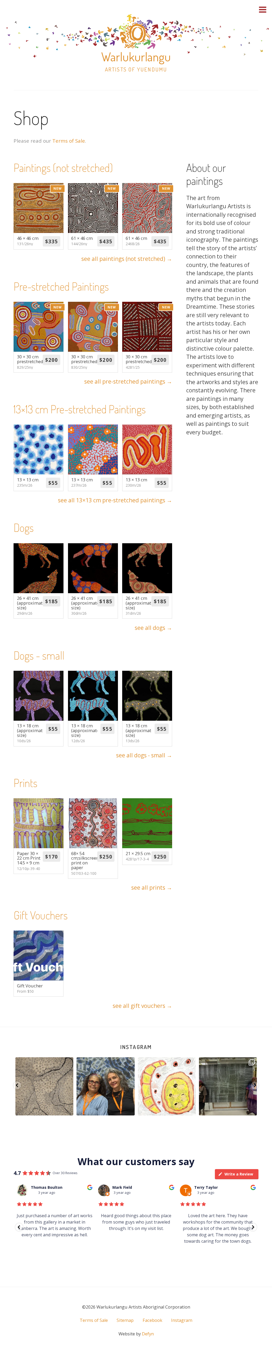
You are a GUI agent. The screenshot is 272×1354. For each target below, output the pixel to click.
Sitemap (125, 1320)
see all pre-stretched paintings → (128, 381)
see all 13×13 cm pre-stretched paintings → (115, 500)
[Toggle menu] (262, 9)
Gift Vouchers (41, 915)
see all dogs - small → (144, 755)
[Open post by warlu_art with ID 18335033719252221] (167, 1086)
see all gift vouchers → (142, 1005)
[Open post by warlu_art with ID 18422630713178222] (228, 1086)
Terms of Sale (68, 140)
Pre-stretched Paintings (61, 286)
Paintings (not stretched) (63, 167)
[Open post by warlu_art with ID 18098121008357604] (44, 1086)
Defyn (148, 1334)
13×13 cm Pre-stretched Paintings (80, 409)
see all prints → (151, 887)
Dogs (24, 527)
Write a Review (238, 1174)
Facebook (152, 1320)
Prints (25, 783)
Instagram (136, 1046)
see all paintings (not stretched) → (126, 258)
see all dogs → (153, 627)
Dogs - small (39, 655)
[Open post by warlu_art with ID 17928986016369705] (106, 1086)
